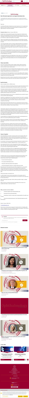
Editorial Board (14, 369)
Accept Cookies (20, 396)
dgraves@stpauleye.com (5, 205)
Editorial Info (14, 368)
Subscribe (24, 220)
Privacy (14, 367)
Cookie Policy (11, 394)
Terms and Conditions (14, 370)
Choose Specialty (14, 3)
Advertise (14, 366)
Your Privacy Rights (14, 373)
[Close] (28, 392)
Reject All (25, 396)
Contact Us (14, 371)
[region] (14, 394)
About (14, 365)
